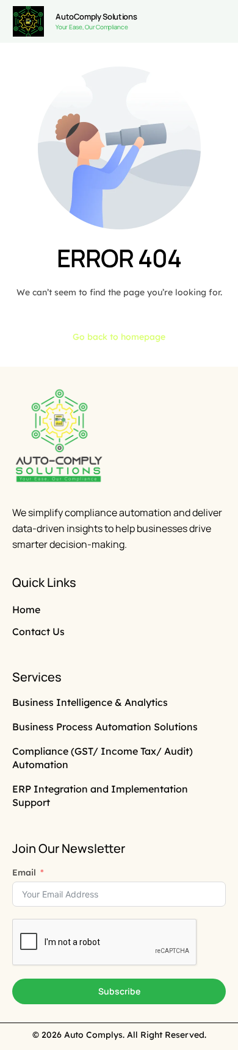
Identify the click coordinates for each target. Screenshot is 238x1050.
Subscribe (119, 991)
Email (24, 872)
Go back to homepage (119, 336)
